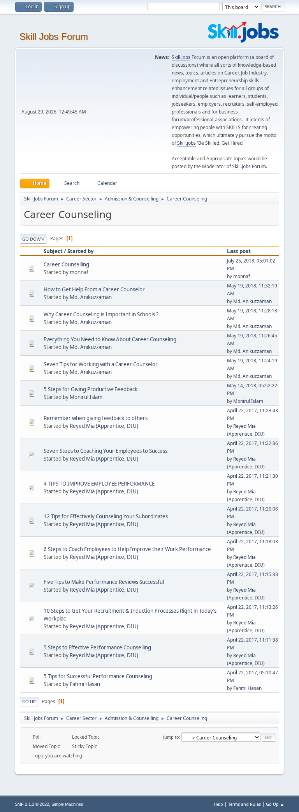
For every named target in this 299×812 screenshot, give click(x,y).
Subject (53, 251)
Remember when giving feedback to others (96, 418)
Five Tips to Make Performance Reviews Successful (104, 581)
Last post (239, 251)
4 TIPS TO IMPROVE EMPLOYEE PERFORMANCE (99, 483)
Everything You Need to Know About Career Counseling (110, 339)
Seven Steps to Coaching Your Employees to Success (105, 450)
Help (218, 804)
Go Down (33, 239)
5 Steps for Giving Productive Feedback (90, 389)
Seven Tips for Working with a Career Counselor (101, 364)
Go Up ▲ (275, 804)
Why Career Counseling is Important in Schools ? (101, 314)
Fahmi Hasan (85, 684)
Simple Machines (67, 804)
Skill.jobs (181, 57)
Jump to (171, 737)
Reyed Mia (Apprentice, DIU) (104, 425)
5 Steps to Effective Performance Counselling (97, 647)
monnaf (79, 272)
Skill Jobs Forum (53, 36)
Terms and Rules (244, 804)
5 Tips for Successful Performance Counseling (98, 676)
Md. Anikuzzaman (91, 297)
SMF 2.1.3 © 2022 (32, 804)
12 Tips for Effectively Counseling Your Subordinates (106, 516)
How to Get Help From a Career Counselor (94, 289)
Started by (80, 251)
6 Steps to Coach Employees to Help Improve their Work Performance (127, 549)
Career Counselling (66, 264)
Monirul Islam (86, 397)
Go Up (29, 701)
